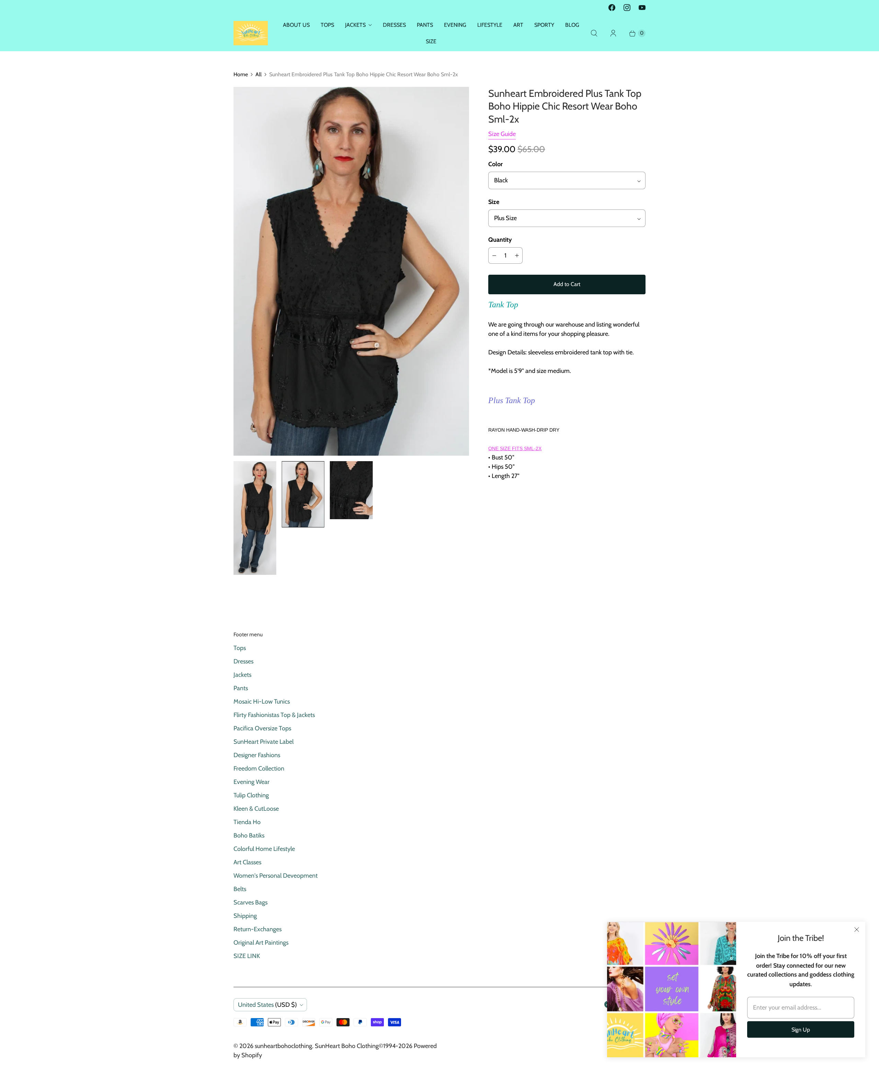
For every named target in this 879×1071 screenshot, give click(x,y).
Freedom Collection (258, 768)
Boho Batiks (248, 835)
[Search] (594, 33)
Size (493, 202)
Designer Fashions (256, 755)
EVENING (455, 25)
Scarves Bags (250, 902)
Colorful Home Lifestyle (264, 849)
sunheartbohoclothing (283, 1046)
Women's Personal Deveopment (275, 875)
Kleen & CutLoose (256, 808)
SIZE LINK (246, 956)
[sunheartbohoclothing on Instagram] (627, 7)
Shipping (245, 916)
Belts (239, 889)
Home (240, 74)
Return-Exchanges (257, 929)
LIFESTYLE (489, 25)
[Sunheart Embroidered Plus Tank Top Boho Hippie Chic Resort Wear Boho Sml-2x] (351, 271)
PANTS (425, 25)
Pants (240, 688)
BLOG (572, 25)
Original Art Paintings (260, 942)
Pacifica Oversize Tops (262, 728)
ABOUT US (296, 25)
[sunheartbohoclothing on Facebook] (611, 7)
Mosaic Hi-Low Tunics (261, 701)
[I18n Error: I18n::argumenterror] (254, 518)
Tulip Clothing (251, 795)
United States (267, 1005)
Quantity (500, 239)
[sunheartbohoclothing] (250, 33)
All (258, 74)
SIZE (431, 41)
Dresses (243, 661)
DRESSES (394, 25)
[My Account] (613, 33)
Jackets (242, 675)
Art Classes (247, 862)
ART (518, 25)
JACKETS (355, 25)
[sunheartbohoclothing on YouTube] (642, 7)
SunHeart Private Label (263, 741)
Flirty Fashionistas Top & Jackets (274, 715)
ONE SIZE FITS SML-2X (514, 448)
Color (495, 164)
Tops (239, 648)
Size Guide (502, 134)
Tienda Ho (247, 822)
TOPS (327, 25)
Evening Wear (251, 782)
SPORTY (544, 25)
